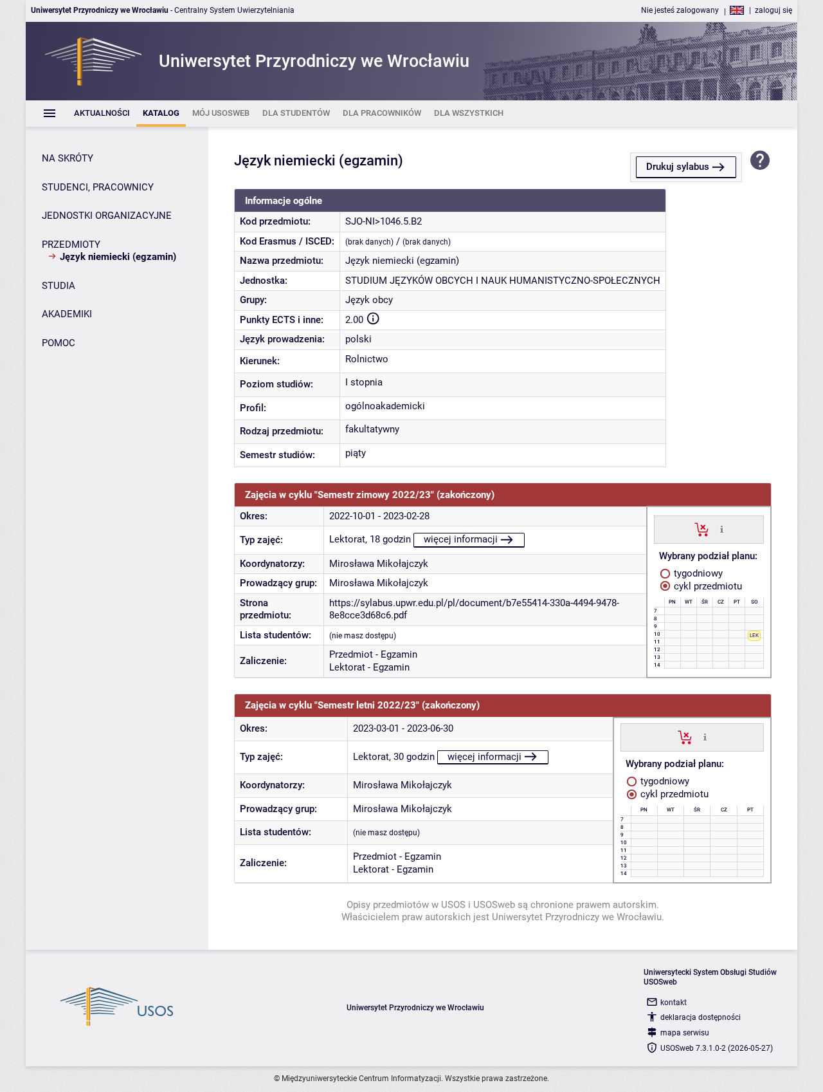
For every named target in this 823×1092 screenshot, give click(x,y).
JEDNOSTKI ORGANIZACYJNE (107, 215)
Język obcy (369, 300)
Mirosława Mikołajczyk (378, 563)
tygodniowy (697, 573)
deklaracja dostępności (700, 1017)
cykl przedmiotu (706, 586)
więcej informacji (461, 539)
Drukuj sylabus (677, 166)
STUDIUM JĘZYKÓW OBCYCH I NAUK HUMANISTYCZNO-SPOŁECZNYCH (502, 280)
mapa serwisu (684, 1032)
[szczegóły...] (722, 529)
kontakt (673, 1002)
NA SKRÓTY (67, 158)
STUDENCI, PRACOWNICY (98, 187)
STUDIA (58, 286)
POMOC (58, 343)
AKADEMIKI (67, 314)
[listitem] (102, 113)
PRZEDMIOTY (71, 244)
